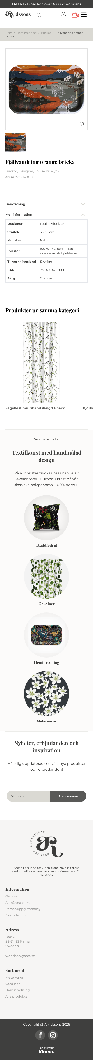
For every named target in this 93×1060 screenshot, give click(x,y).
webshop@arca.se (20, 956)
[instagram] (53, 1035)
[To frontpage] (18, 14)
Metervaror (14, 977)
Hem (8, 32)
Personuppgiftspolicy (22, 909)
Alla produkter (17, 996)
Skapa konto (15, 915)
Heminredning (27, 32)
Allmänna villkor (18, 903)
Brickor (46, 32)
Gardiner (12, 984)
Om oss (11, 896)
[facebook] (40, 1035)
